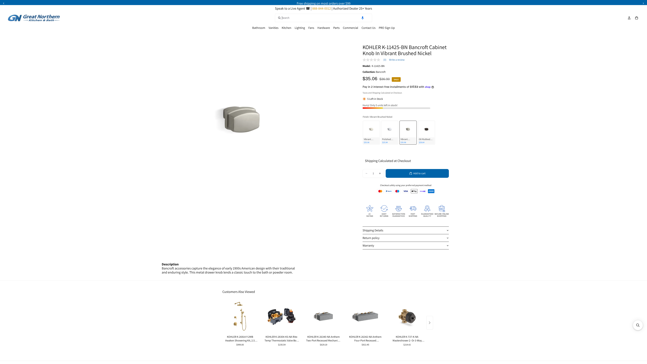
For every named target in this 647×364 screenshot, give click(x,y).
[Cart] (636, 18)
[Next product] (429, 322)
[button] (362, 18)
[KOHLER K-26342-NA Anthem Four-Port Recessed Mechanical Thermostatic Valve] (365, 316)
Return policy (371, 238)
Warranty (368, 245)
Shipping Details (373, 230)
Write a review (397, 59)
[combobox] (323, 18)
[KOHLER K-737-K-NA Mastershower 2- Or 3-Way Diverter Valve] (407, 316)
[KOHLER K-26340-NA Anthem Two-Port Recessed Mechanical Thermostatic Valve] (323, 316)
